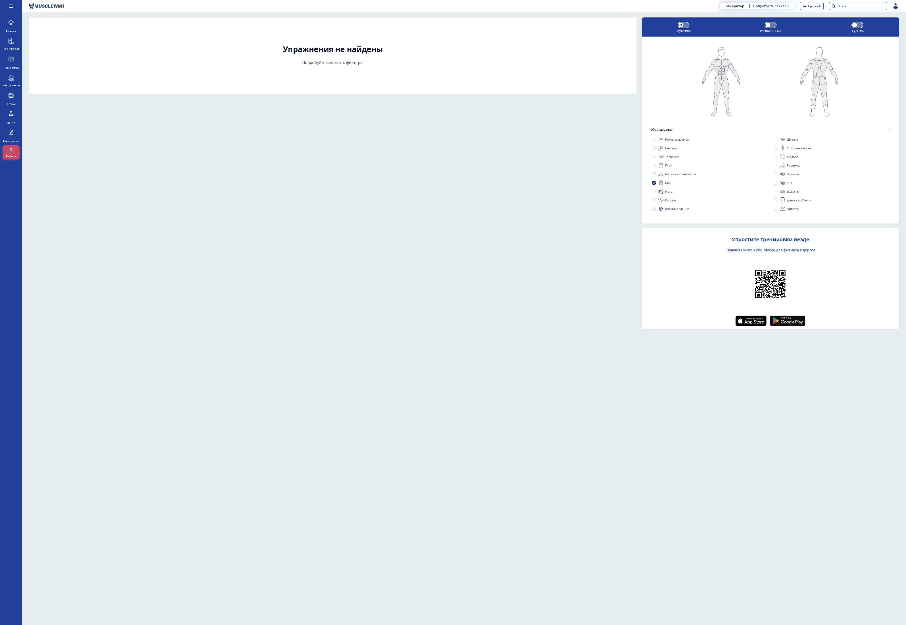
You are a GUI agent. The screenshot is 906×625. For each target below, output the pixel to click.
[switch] (683, 25)
